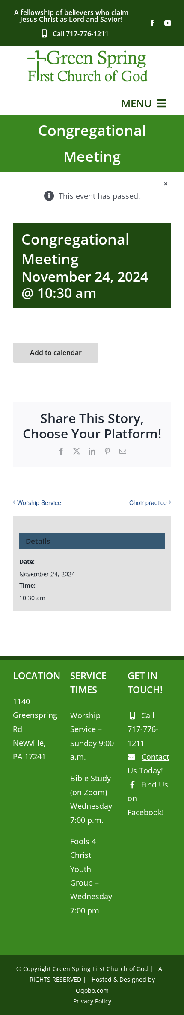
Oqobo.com (92, 990)
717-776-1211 (87, 33)
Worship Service (39, 502)
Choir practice (148, 502)
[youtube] (167, 23)
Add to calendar (56, 352)
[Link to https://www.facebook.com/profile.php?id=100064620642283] (132, 784)
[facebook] (152, 23)
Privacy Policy (92, 1001)
